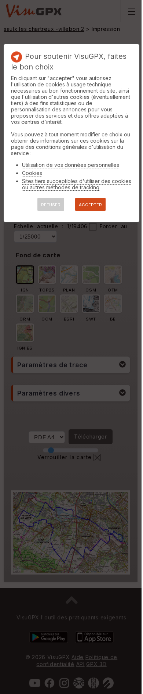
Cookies (32, 173)
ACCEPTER (90, 204)
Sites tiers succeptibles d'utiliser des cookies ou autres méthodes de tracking (76, 184)
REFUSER (50, 204)
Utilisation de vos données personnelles (70, 165)
